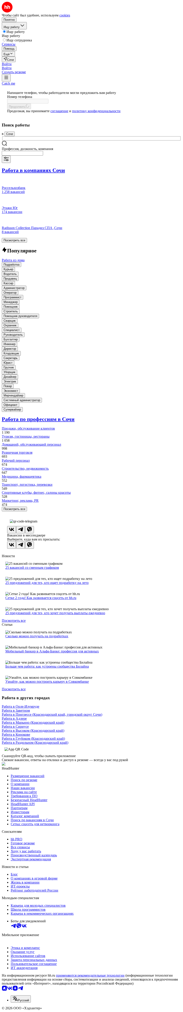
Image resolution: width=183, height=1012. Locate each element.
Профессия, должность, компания (27, 149)
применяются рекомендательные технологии (90, 975)
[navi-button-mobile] (6, 77)
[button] (7, 64)
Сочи (9, 134)
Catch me (8, 83)
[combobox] (22, 153)
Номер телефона (19, 97)
